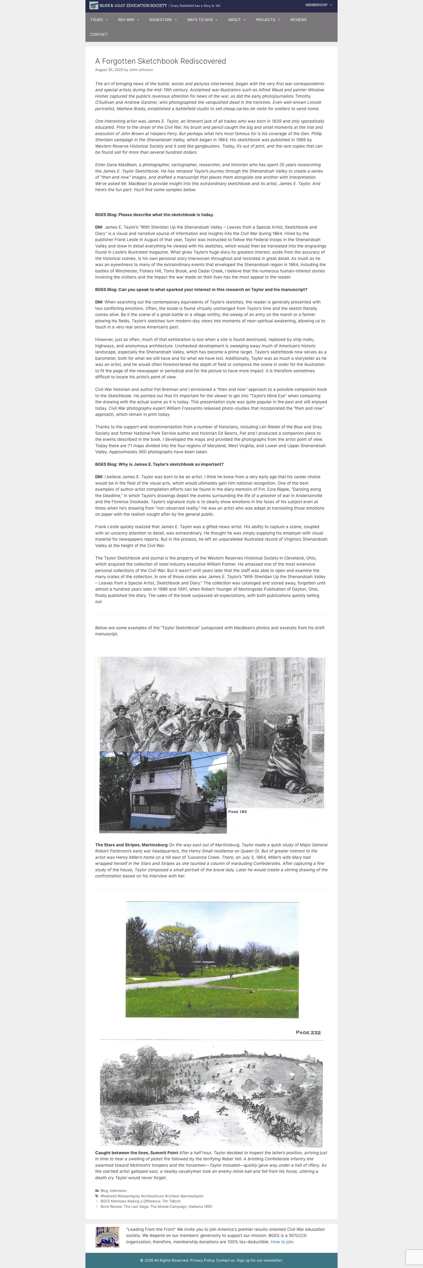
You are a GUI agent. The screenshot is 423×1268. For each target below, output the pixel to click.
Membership (317, 5)
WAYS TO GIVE (200, 19)
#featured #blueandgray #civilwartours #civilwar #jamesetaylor (152, 1196)
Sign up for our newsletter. (260, 1260)
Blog (104, 1190)
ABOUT (234, 19)
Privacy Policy (202, 1260)
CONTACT (99, 34)
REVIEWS (299, 19)
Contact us (225, 1260)
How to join (282, 1241)
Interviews (118, 1190)
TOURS (96, 19)
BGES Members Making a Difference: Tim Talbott (141, 1201)
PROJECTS (265, 19)
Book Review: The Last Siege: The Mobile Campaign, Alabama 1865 (156, 1206)
